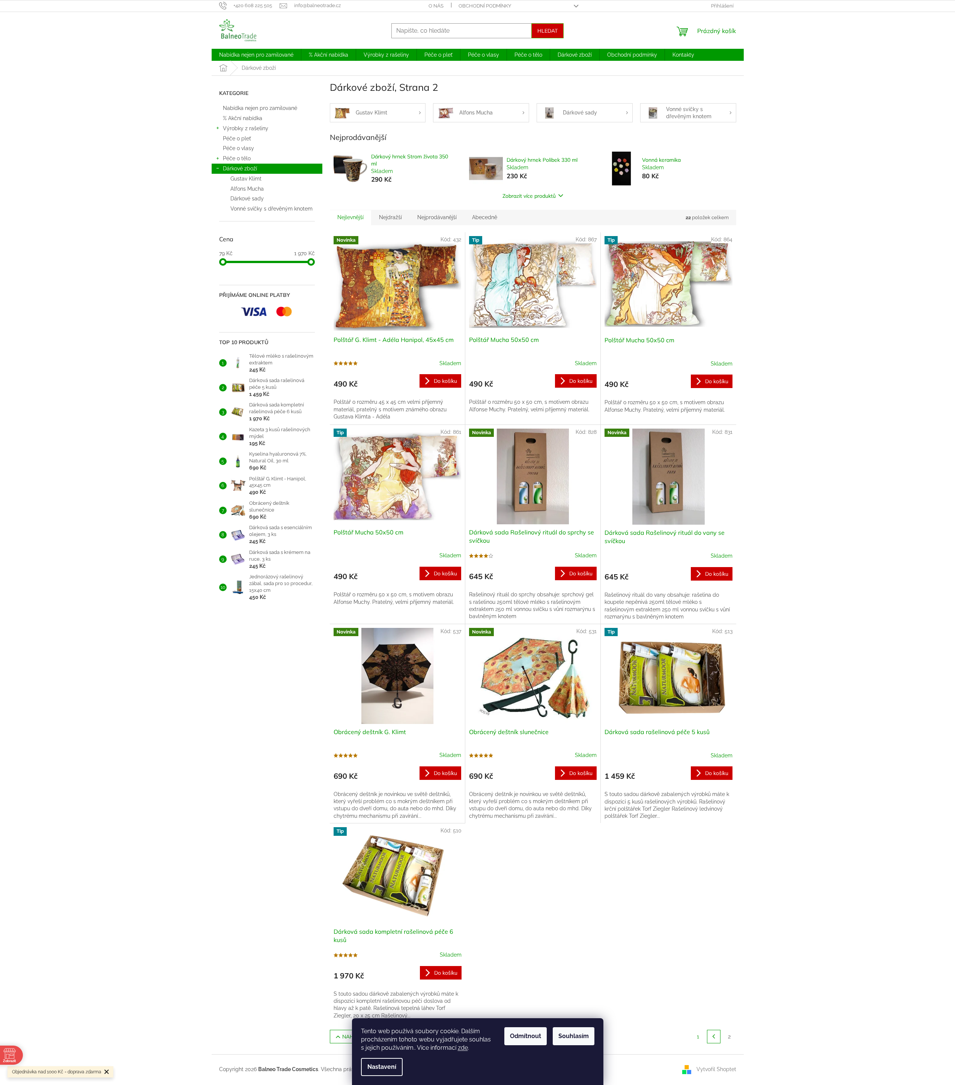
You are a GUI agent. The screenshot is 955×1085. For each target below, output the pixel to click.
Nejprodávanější (437, 217)
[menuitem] (256, 55)
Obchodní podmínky (485, 6)
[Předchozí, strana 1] (713, 1036)
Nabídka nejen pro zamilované (260, 108)
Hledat (547, 30)
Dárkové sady (247, 199)
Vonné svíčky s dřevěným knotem (271, 209)
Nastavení (381, 1066)
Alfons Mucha (247, 189)
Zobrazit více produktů (529, 196)
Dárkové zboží (240, 169)
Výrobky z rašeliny (245, 128)
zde (463, 1047)
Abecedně (484, 217)
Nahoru (353, 1036)
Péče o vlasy (238, 148)
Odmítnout (525, 1036)
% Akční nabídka (242, 118)
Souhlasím (573, 1036)
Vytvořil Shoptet (716, 1069)
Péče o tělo (237, 158)
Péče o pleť (238, 138)
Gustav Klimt (246, 179)
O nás (436, 6)
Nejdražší (390, 217)
